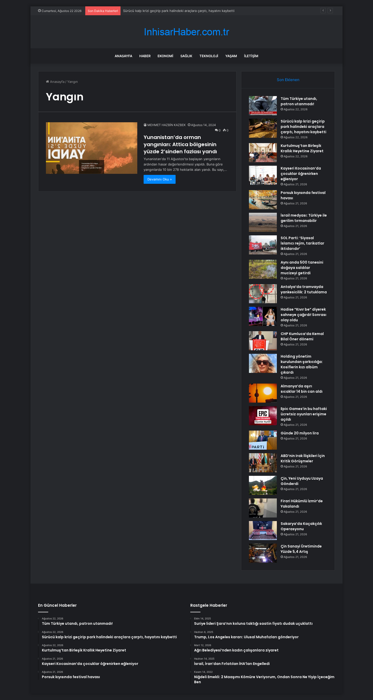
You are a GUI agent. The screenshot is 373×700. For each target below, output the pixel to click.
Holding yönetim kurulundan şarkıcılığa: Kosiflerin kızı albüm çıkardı (302, 364)
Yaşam (231, 56)
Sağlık (186, 56)
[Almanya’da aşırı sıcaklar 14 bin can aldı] (263, 393)
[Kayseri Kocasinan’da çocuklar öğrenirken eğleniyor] (263, 175)
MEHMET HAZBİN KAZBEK (166, 125)
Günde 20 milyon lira (300, 433)
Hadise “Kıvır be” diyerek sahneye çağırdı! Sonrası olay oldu (303, 315)
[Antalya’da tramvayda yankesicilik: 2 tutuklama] (263, 293)
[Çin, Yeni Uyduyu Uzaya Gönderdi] (263, 485)
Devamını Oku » (159, 179)
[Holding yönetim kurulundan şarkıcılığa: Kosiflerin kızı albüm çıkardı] (263, 363)
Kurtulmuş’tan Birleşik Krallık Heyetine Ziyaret (302, 148)
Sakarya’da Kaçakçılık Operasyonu (301, 526)
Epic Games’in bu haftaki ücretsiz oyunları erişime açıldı (304, 414)
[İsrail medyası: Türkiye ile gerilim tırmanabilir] (263, 222)
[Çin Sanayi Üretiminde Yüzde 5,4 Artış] (263, 553)
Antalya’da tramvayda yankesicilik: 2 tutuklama (304, 289)
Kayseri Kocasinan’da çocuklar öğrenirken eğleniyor (301, 173)
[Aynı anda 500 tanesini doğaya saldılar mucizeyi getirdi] (263, 269)
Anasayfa (123, 56)
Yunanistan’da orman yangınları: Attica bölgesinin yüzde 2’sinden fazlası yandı (180, 144)
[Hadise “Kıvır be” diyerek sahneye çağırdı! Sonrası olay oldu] (263, 316)
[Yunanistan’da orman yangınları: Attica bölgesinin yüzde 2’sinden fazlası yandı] (91, 148)
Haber (144, 56)
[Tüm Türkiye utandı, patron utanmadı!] (263, 105)
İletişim (251, 56)
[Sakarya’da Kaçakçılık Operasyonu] (263, 530)
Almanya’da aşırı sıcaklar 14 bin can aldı (302, 389)
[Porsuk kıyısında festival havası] (263, 199)
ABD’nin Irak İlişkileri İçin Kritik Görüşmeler (303, 458)
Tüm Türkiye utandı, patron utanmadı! (299, 101)
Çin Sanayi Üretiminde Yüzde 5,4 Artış (301, 549)
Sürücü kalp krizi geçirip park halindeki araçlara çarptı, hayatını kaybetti (303, 126)
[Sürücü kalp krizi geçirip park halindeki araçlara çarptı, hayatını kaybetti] (263, 128)
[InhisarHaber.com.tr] (186, 32)
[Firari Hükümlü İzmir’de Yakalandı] (263, 508)
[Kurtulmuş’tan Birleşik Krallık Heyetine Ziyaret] (263, 152)
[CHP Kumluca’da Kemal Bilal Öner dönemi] (263, 340)
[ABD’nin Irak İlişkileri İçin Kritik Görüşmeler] (263, 462)
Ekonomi (165, 56)
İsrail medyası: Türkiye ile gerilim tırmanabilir (304, 218)
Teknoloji (208, 56)
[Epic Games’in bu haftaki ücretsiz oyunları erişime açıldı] (263, 415)
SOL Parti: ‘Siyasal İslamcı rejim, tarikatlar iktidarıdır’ (302, 243)
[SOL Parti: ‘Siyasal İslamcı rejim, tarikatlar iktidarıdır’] (263, 244)
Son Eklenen (288, 79)
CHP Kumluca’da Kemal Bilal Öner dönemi (302, 336)
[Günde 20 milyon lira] (263, 440)
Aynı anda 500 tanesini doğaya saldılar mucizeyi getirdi (302, 268)
